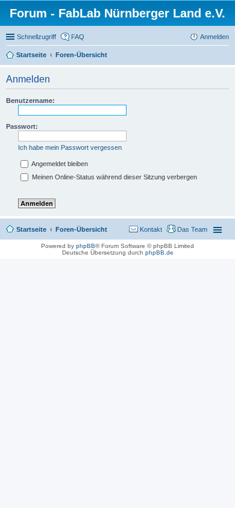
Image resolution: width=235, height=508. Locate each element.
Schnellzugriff (36, 36)
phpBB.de (159, 252)
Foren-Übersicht (81, 229)
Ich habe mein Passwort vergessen (70, 147)
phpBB (85, 246)
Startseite (31, 229)
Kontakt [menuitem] (151, 229)
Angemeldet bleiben (59, 163)
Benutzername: (30, 100)
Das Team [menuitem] (192, 229)
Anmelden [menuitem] (214, 36)
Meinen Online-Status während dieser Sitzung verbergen (113, 177)
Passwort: (22, 126)
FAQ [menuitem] (77, 36)
